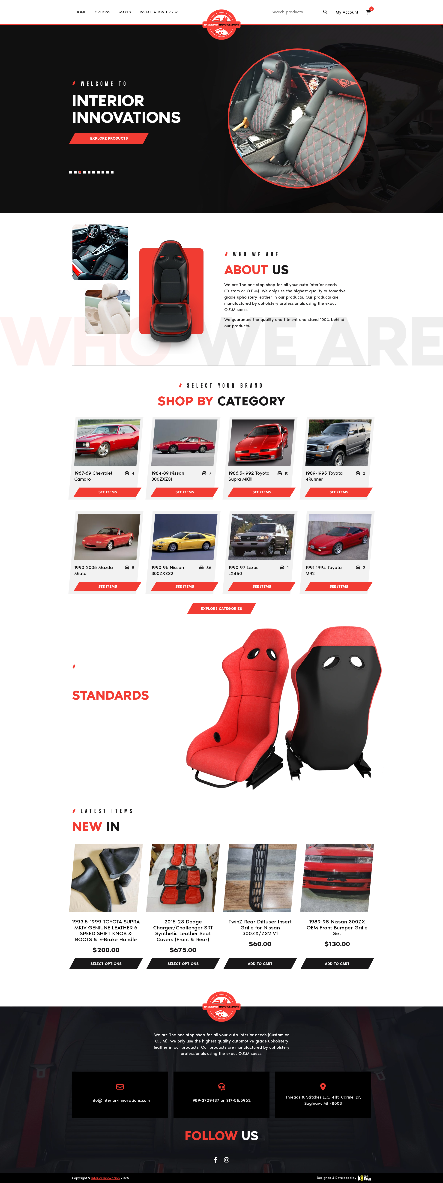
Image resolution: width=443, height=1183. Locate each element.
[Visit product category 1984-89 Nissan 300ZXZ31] (184, 442)
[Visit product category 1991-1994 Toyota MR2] (338, 537)
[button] (70, 172)
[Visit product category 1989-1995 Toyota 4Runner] (338, 442)
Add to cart (260, 963)
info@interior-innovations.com (120, 1100)
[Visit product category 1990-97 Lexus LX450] (261, 537)
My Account (347, 12)
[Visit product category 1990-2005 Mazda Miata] (107, 537)
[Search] (325, 12)
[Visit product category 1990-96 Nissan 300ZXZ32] (184, 537)
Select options (106, 963)
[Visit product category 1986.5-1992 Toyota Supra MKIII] (261, 442)
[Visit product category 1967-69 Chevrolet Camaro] (107, 442)
